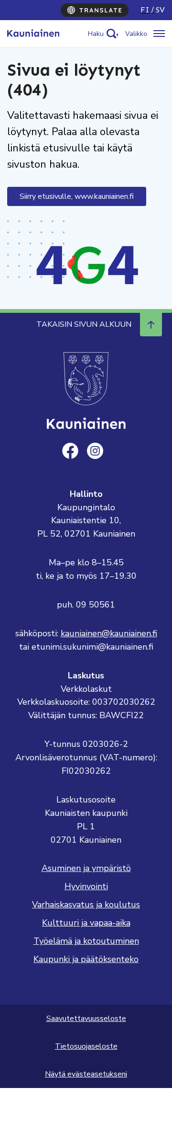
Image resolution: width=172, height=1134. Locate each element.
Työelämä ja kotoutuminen (86, 941)
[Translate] (95, 10)
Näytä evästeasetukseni (86, 1074)
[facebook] (70, 451)
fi (145, 9)
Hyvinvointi (86, 886)
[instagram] (95, 451)
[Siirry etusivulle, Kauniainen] (33, 33)
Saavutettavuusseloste (86, 1018)
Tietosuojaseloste (86, 1046)
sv (160, 9)
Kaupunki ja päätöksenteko (86, 959)
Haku (96, 33)
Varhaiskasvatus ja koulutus (86, 904)
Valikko (136, 33)
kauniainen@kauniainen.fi (109, 633)
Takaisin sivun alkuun (83, 324)
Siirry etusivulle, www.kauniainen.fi (77, 196)
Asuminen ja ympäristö (86, 868)
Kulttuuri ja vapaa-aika (86, 922)
